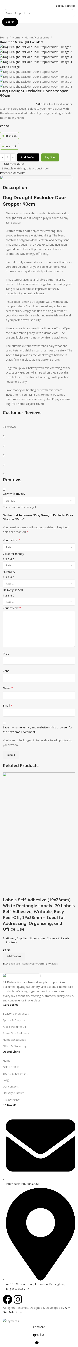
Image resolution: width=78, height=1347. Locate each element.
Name (8, 688)
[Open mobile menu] (4, 6)
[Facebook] (7, 1299)
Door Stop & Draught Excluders (21, 42)
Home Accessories (37, 37)
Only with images (14, 493)
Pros (6, 653)
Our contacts (11, 1086)
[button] (14, 957)
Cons (6, 671)
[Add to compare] (7, 892)
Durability (9, 572)
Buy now (50, 157)
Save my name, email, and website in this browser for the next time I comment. (38, 729)
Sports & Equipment (15, 1020)
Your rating (11, 540)
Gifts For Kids (11, 1067)
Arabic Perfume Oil (14, 1026)
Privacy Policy (11, 1099)
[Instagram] (18, 1299)
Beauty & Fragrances (16, 1013)
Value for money (13, 554)
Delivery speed (13, 590)
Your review (12, 608)
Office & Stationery (14, 1046)
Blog (6, 1080)
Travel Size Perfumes (16, 1033)
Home (4, 37)
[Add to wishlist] (28, 892)
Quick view (18, 892)
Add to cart (28, 157)
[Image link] (22, 976)
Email (7, 705)
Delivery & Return (13, 1093)
